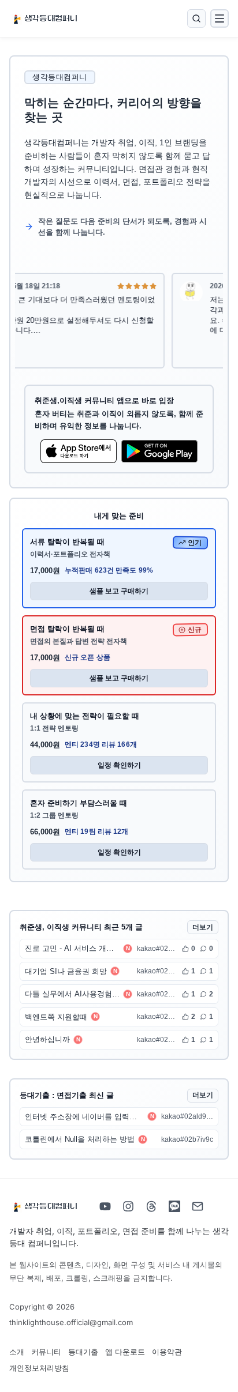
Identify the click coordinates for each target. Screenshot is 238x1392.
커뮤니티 (46, 1351)
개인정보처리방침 (39, 1367)
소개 (16, 1351)
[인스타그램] (128, 1206)
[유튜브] (105, 1206)
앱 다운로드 (125, 1351)
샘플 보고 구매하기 (119, 591)
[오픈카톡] (174, 1206)
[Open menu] (219, 18)
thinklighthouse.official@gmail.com (71, 1322)
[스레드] (151, 1206)
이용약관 (167, 1351)
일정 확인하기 (119, 765)
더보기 (202, 927)
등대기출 (83, 1351)
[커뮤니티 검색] (196, 18)
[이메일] (197, 1206)
